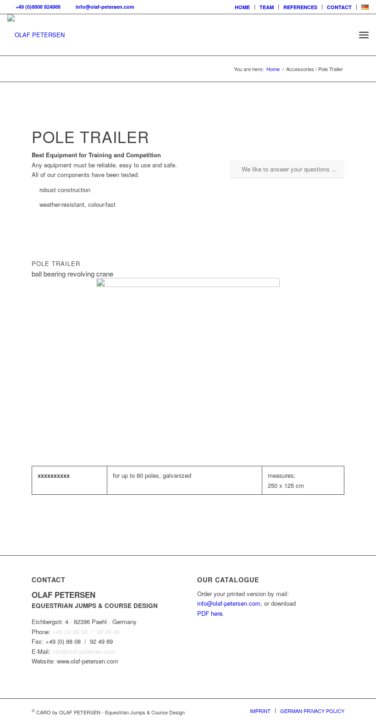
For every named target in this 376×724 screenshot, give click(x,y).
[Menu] (364, 34)
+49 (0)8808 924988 (37, 6)
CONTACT (339, 7)
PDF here (209, 613)
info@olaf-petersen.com (103, 6)
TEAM (267, 7)
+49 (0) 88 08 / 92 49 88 (86, 631)
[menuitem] (242, 7)
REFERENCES (300, 7)
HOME (242, 7)
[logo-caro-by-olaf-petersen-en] (36, 34)
